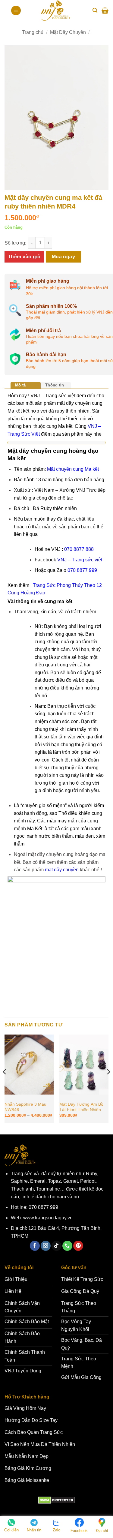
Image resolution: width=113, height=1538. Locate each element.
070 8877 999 (82, 570)
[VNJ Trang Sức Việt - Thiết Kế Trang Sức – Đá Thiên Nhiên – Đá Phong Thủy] (56, 10)
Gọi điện (11, 1530)
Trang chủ (32, 32)
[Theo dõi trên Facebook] (35, 1246)
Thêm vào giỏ (24, 256)
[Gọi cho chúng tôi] (67, 1246)
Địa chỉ (102, 1530)
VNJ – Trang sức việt (79, 559)
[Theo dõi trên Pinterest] (78, 1246)
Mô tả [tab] (20, 385)
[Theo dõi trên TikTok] (56, 1246)
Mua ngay (63, 256)
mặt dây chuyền (62, 869)
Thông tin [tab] (54, 385)
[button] (16, 11)
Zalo (56, 1530)
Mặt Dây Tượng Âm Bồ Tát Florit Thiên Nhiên (81, 1107)
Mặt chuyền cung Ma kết (73, 469)
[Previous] (4, 1084)
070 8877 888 (79, 549)
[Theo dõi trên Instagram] (46, 1246)
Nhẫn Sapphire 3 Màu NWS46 (25, 1107)
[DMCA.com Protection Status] (56, 1499)
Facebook (79, 1530)
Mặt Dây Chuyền (68, 32)
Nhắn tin (34, 1530)
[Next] (108, 1084)
